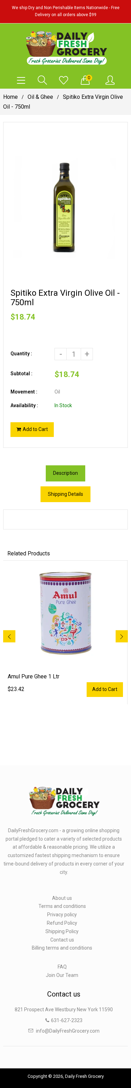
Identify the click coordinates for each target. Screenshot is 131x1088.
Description (65, 473)
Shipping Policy (62, 931)
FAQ (62, 967)
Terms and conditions (62, 906)
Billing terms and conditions (62, 948)
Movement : (23, 392)
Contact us (62, 940)
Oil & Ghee (40, 97)
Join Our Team (62, 975)
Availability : (24, 405)
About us (62, 898)
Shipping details (65, 494)
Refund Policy (62, 923)
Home (10, 97)
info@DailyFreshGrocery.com (68, 1031)
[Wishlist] (63, 81)
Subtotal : (21, 373)
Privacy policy (62, 914)
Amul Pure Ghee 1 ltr (33, 676)
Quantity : (21, 353)
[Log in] (110, 81)
